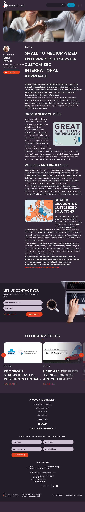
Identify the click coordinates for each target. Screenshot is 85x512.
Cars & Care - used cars (42, 428)
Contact (42, 424)
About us (42, 419)
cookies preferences (74, 495)
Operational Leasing (42, 404)
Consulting (42, 415)
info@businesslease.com (46, 472)
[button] (71, 5)
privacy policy (57, 495)
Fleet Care (42, 411)
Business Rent (42, 408)
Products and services (42, 400)
